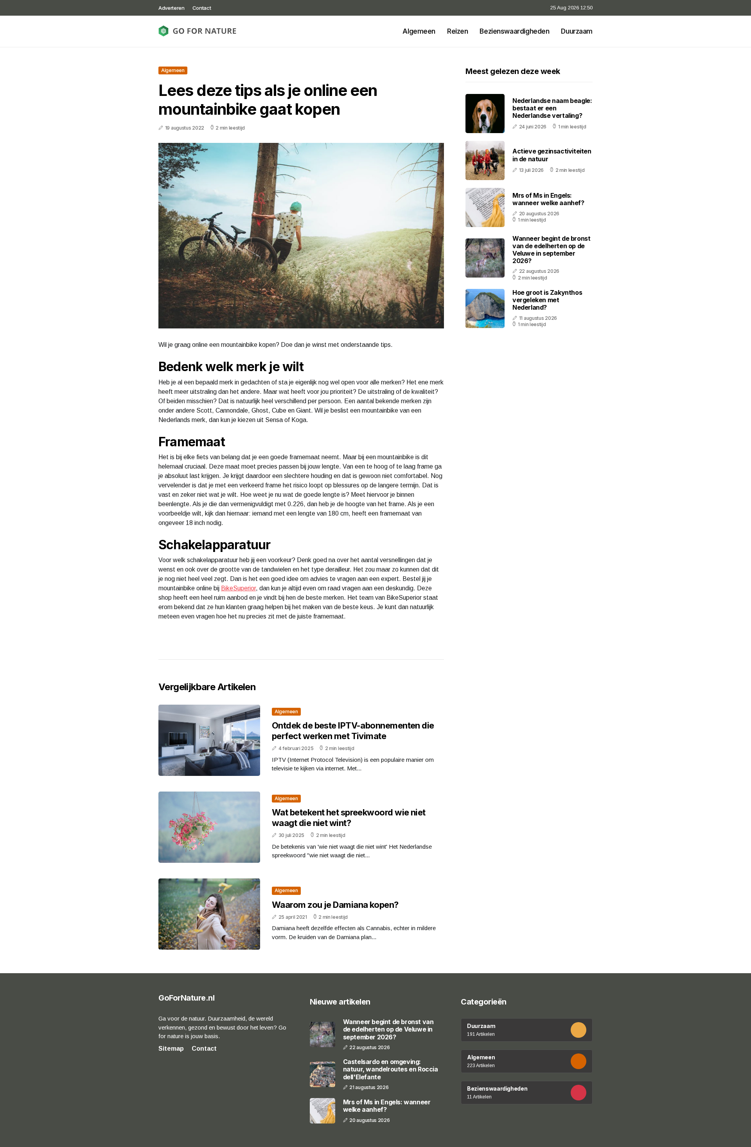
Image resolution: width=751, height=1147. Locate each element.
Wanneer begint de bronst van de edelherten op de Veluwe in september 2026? (551, 249)
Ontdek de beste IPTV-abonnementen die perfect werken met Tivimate (353, 730)
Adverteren (171, 8)
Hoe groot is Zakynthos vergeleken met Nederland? (547, 300)
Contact (201, 8)
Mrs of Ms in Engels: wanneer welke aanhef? (548, 199)
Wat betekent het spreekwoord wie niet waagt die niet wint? (349, 817)
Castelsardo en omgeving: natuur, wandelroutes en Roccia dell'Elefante (390, 1069)
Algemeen (418, 31)
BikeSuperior (238, 588)
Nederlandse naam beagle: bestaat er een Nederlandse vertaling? (552, 108)
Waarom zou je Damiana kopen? (335, 905)
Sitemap (171, 1048)
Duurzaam (577, 31)
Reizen (457, 31)
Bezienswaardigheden (514, 31)
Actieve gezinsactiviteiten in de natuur (551, 155)
